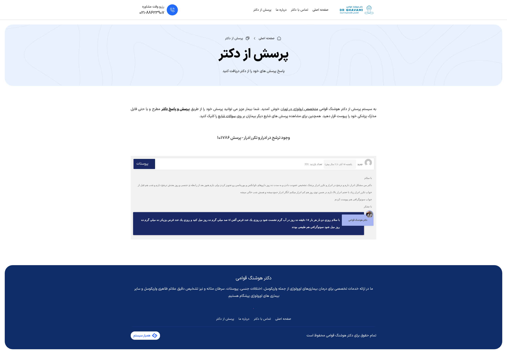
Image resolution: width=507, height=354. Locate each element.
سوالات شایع (227, 116)
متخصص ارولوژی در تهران (299, 109)
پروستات (142, 163)
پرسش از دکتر (262, 10)
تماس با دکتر (299, 10)
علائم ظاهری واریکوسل (160, 288)
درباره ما (281, 10)
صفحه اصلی (320, 10)
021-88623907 (151, 13)
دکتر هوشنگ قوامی (254, 278)
